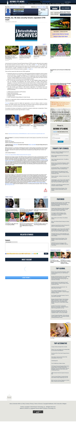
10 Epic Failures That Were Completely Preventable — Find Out (26, 125)
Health (19, 3)
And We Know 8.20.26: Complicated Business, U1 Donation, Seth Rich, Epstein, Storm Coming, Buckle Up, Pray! (59, 306)
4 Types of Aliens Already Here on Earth (59, 346)
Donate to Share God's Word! (60, 36)
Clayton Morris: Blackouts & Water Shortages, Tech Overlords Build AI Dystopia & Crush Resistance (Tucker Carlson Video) (60, 209)
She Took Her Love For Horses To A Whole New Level (60, 70)
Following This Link (10, 184)
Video (50, 3)
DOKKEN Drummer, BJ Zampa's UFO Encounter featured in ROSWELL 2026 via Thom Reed (59, 244)
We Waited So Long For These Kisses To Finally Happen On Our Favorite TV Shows (66, 262)
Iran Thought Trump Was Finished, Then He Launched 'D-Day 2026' (60, 296)
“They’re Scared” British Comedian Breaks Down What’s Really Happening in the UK (59, 377)
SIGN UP (55, 131)
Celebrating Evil (54, 360)
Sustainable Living (37, 3)
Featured (11, 3)
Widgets (64, 403)
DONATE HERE (55, 8)
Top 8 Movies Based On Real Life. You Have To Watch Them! (11, 125)
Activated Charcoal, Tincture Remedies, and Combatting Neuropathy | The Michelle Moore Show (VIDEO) (60, 234)
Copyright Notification (48, 403)
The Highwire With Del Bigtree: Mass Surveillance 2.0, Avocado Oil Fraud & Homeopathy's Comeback (58, 214)
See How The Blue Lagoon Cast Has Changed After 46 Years (41, 224)
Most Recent (57, 3)
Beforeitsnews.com (14, 7)
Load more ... (26, 278)
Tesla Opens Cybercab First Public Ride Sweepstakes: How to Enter (59, 357)
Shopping (62, 3)
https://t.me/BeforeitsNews (56, 118)
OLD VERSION (65, 8)
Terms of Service (38, 403)
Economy (15, 3)
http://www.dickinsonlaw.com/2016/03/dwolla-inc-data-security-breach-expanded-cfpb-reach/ (26, 133)
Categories (67, 3)
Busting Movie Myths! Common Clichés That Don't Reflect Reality (60, 98)
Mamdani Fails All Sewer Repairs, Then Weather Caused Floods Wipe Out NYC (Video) (59, 189)
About (11, 403)
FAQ (24, 403)
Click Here (15, 144)
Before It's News (17, 1)
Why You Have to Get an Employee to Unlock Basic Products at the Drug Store (60, 381)
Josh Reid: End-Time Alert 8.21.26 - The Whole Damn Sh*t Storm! (59, 288)
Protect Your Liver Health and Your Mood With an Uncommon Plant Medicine (60, 350)
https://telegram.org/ (65, 114)
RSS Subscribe (58, 403)
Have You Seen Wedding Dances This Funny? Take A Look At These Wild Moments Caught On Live (27, 225)
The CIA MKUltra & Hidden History (58, 363)
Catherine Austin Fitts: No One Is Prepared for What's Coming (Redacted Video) (60, 226)
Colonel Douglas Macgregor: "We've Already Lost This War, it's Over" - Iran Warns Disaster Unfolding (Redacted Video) (60, 316)
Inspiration (44, 3)
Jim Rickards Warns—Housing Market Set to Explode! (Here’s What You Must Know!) (60, 168)
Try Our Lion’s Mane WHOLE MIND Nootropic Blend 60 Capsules (18, 154)
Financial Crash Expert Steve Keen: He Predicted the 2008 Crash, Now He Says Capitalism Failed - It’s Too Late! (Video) (59, 311)
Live (47, 3)
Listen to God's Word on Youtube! (60, 34)
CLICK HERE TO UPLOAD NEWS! (65, 14)
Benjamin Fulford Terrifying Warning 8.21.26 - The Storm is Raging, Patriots (60, 152)
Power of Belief (31, 3)
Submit (60, 141)
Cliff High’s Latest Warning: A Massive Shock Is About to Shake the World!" (60, 185)
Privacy (32, 403)
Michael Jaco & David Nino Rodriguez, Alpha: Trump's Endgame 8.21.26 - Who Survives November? (60, 164)
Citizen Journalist (32, 144)
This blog (7, 103)
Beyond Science (24, 3)
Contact (27, 403)
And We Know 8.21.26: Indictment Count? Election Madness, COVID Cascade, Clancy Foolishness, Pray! (60, 172)
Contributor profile (16, 14)
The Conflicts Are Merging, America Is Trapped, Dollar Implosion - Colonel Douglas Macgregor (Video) (60, 291)
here (36, 64)
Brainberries (7, 127)
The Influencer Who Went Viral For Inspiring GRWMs (11, 224)
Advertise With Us (17, 403)
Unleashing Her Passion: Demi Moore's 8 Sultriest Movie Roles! (40, 125)
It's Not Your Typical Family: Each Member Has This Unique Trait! (11, 210)
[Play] (60, 23)
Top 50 (53, 3)
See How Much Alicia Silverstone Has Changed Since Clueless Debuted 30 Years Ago (27, 210)
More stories (21, 14)
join (11, 140)
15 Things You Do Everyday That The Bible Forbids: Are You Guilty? (60, 338)
